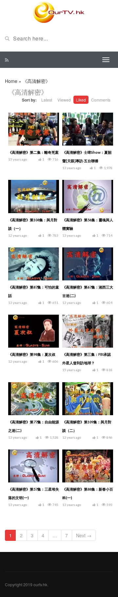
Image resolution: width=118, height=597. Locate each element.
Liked (81, 99)
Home (11, 81)
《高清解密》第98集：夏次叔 (31, 354)
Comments (100, 99)
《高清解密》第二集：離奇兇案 (33, 152)
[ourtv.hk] (59, 12)
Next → (83, 535)
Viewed (64, 99)
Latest (46, 99)
